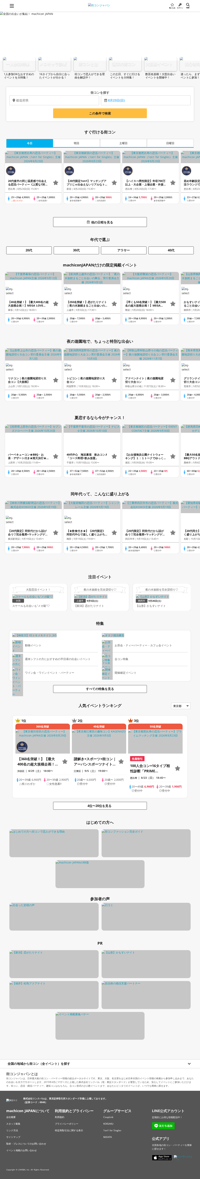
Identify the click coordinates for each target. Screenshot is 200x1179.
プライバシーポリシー (66, 1123)
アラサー (123, 250)
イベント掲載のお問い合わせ (21, 1150)
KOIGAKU (108, 1123)
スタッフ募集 (13, 1123)
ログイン (180, 8)
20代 (29, 250)
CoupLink (108, 1117)
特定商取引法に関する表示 (69, 1130)
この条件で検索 (100, 113)
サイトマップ (13, 1137)
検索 (187, 7)
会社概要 (11, 1117)
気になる (172, 8)
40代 (171, 250)
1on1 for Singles (112, 1130)
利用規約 (59, 1117)
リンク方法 (12, 1130)
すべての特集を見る (100, 689)
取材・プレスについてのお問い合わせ (26, 1143)
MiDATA (107, 1137)
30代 (76, 250)
